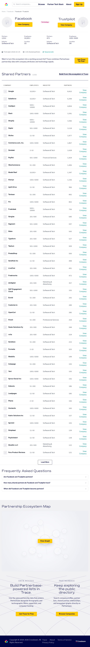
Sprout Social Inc (14, 379)
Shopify (11, 121)
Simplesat (12, 430)
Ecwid (10, 298)
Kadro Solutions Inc (15, 415)
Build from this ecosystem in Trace (73, 74)
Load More (45, 462)
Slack (10, 113)
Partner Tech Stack (55, 4)
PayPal (11, 158)
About (68, 4)
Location (27, 41)
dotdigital (12, 283)
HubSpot (11, 106)
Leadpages (12, 393)
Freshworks (12, 275)
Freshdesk (12, 209)
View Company (23, 24)
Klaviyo (11, 180)
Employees (27, 36)
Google (11, 91)
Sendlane (11, 342)
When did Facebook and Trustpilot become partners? (24, 489)
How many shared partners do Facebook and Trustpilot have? (27, 483)
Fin (9, 202)
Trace (44, 640)
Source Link (49, 52)
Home (3, 11)
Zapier (10, 128)
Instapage (12, 364)
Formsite (11, 349)
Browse (41, 4)
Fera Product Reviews (16, 452)
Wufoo (11, 135)
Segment (11, 224)
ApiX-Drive (12, 187)
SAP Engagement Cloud (15, 290)
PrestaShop (12, 253)
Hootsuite (12, 408)
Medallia (11, 356)
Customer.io (12, 305)
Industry (4, 41)
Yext (10, 371)
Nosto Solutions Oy (15, 327)
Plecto (10, 401)
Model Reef (12, 172)
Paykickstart (13, 438)
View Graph (45, 541)
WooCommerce (14, 165)
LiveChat (11, 268)
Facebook (10, 11)
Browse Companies (67, 614)
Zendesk (11, 150)
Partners (4, 36)
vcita (10, 334)
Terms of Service (64, 640)
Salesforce (12, 99)
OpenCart (12, 312)
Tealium (11, 246)
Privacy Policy (48, 642)
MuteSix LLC (13, 445)
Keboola (11, 386)
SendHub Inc (13, 261)
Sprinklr (11, 423)
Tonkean (11, 194)
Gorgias (11, 216)
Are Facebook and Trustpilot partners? (18, 477)
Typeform (12, 239)
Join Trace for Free (81, 60)
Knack (10, 320)
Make (10, 231)
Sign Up (79, 4)
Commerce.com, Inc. (16, 143)
